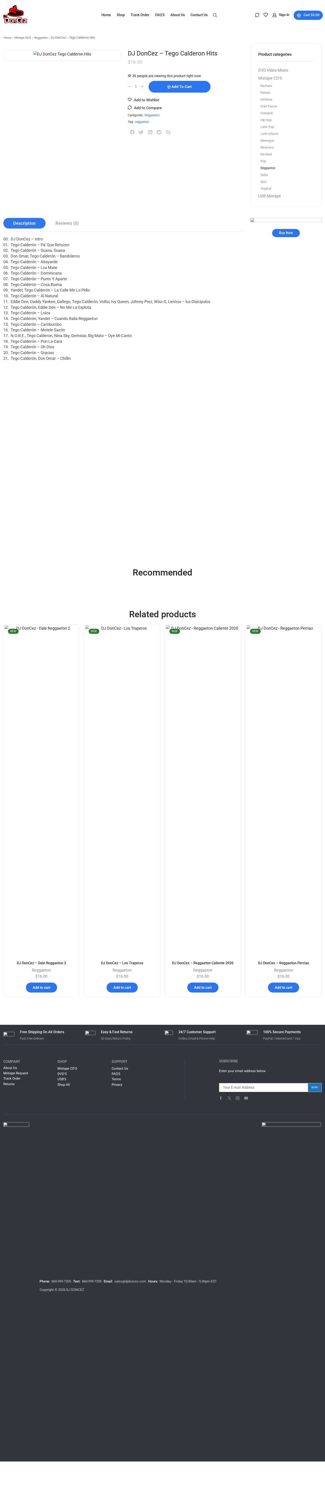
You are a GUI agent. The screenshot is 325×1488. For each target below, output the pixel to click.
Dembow (266, 99)
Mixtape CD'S (22, 37)
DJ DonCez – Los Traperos (122, 963)
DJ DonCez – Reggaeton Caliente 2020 (202, 963)
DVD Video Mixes (273, 70)
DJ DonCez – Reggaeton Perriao (283, 963)
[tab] (24, 223)
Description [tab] (24, 223)
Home (7, 37)
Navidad (266, 154)
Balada (265, 92)
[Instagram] (237, 1098)
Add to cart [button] (41, 987)
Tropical (265, 188)
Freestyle (266, 113)
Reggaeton (41, 37)
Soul (263, 181)
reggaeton (142, 122)
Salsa (264, 175)
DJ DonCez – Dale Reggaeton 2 (41, 963)
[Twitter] (229, 1098)
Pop (263, 161)
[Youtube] (246, 1098)
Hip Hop (265, 120)
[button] (215, 14)
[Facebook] (221, 1098)
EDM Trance (268, 106)
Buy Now (286, 233)
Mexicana (267, 147)
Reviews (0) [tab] (67, 223)
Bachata (266, 86)
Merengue (267, 140)
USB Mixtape (269, 196)
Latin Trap (267, 127)
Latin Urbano (269, 133)
